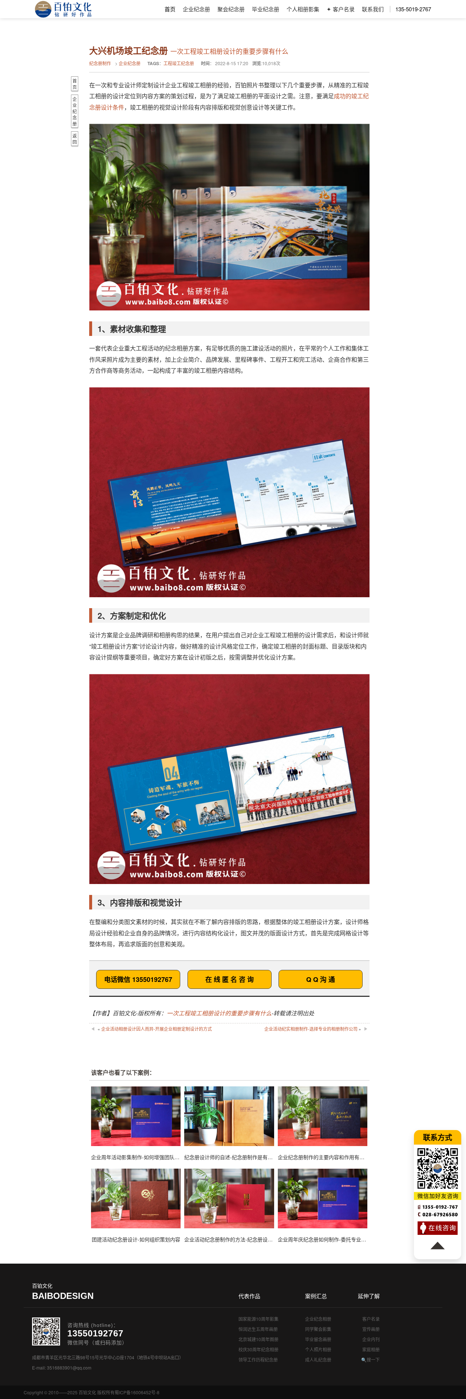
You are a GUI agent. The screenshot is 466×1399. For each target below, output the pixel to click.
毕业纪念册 (265, 9)
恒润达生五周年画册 (258, 1329)
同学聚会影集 (318, 1329)
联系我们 (373, 9)
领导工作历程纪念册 (258, 1359)
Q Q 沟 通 (320, 979)
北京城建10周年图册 (258, 1339)
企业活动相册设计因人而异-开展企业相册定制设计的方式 (156, 1029)
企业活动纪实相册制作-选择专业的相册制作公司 (311, 1029)
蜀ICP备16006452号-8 (137, 1392)
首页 (170, 9)
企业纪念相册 (318, 1319)
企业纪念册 (196, 9)
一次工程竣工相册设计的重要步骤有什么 (219, 1013)
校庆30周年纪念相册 (258, 1349)
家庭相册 (371, 1349)
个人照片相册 (318, 1349)
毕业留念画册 (318, 1339)
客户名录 (371, 1319)
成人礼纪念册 (318, 1359)
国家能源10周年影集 (258, 1319)
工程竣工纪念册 (178, 63)
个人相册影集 (303, 9)
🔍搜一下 (370, 1359)
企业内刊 (371, 1339)
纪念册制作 (100, 63)
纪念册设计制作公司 (63, 9)
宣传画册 (371, 1329)
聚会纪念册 (231, 9)
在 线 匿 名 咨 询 (229, 979)
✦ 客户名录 (341, 9)
